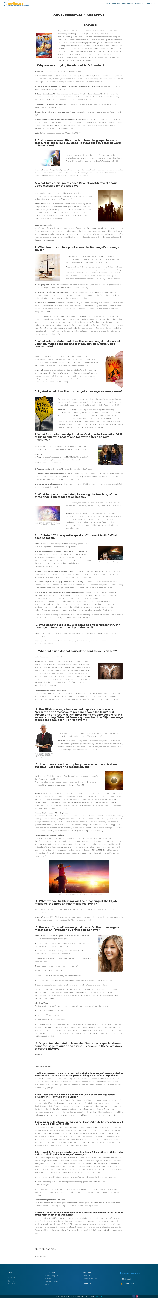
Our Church (11, 1281)
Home (108, 3)
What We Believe (13, 1284)
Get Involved (127, 3)
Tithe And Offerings (51, 1281)
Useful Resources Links (90, 1279)
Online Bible (87, 1276)
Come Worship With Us (52, 1276)
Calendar (48, 1279)
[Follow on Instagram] (137, 1296)
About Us (115, 3)
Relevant (99, 1296)
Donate (47, 1284)
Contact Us (151, 3)
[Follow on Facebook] (133, 1296)
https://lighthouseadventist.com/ (131, 1273)
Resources (139, 3)
